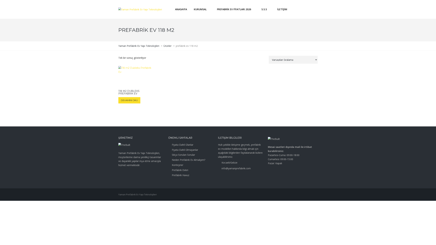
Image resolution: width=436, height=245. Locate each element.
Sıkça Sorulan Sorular (183, 154)
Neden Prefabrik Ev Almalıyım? (188, 159)
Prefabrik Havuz (180, 175)
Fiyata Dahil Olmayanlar (185, 149)
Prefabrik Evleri (180, 170)
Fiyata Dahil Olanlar (182, 144)
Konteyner (177, 165)
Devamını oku (129, 100)
